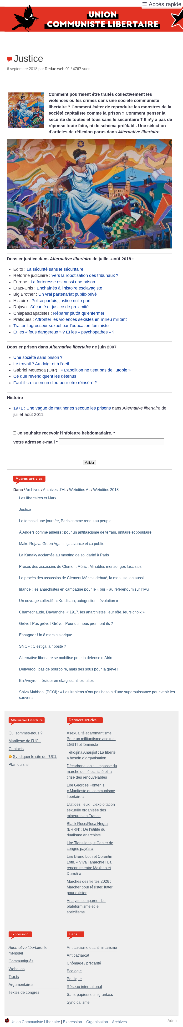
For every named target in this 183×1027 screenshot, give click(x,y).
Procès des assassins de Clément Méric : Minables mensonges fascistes (80, 566)
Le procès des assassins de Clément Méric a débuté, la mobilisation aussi (81, 578)
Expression (72, 1022)
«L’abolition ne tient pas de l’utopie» (96, 370)
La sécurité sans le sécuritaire (55, 269)
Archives (32, 490)
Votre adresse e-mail (35, 441)
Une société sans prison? (37, 357)
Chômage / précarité (84, 963)
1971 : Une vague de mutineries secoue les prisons (62, 408)
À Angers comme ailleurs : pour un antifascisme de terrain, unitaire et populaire (85, 532)
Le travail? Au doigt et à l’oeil (41, 364)
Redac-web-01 (57, 69)
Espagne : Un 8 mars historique (45, 635)
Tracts (14, 977)
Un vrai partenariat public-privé (67, 294)
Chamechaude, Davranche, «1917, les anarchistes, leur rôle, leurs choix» (82, 612)
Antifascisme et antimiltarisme (92, 947)
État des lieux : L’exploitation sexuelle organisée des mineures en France (91, 810)
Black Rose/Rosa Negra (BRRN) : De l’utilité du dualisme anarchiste (87, 829)
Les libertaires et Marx (37, 498)
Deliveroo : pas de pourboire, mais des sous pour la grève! (68, 669)
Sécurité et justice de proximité (59, 306)
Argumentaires (21, 985)
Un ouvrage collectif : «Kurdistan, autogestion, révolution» (68, 601)
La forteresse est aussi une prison (63, 282)
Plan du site (19, 764)
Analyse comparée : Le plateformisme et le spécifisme (86, 906)
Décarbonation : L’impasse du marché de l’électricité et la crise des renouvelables (92, 771)
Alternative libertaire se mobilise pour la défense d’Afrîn (65, 658)
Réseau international (84, 987)
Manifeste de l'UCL (25, 741)
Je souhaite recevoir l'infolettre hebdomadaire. (66, 433)
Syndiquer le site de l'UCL (35, 757)
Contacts (16, 749)
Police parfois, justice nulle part (61, 300)
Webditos (17, 969)
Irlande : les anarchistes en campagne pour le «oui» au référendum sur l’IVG (84, 589)
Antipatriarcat (78, 955)
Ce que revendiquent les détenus (44, 376)
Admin (173, 1021)
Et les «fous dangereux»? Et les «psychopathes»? (63, 332)
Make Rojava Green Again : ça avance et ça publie (61, 544)
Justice (25, 509)
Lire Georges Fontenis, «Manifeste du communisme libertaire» (91, 791)
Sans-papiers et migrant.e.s (90, 995)
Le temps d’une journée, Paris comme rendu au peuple (65, 521)
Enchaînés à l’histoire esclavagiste (69, 288)
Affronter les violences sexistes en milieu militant (81, 319)
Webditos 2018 (106, 490)
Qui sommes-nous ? (25, 733)
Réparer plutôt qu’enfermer (78, 313)
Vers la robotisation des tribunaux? (84, 275)
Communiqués (21, 961)
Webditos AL (79, 490)
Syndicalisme (78, 1002)
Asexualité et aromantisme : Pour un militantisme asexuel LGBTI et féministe (91, 739)
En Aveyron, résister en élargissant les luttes (56, 681)
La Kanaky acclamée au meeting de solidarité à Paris (64, 555)
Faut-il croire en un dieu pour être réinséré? (55, 382)
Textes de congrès (24, 992)
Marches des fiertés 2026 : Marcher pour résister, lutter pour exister (89, 887)
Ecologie (74, 971)
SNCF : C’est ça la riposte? (42, 646)
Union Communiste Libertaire (35, 1022)
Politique (74, 979)
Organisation (97, 1022)
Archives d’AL (54, 490)
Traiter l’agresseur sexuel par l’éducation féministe (61, 325)
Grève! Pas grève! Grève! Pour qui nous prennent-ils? (66, 624)
